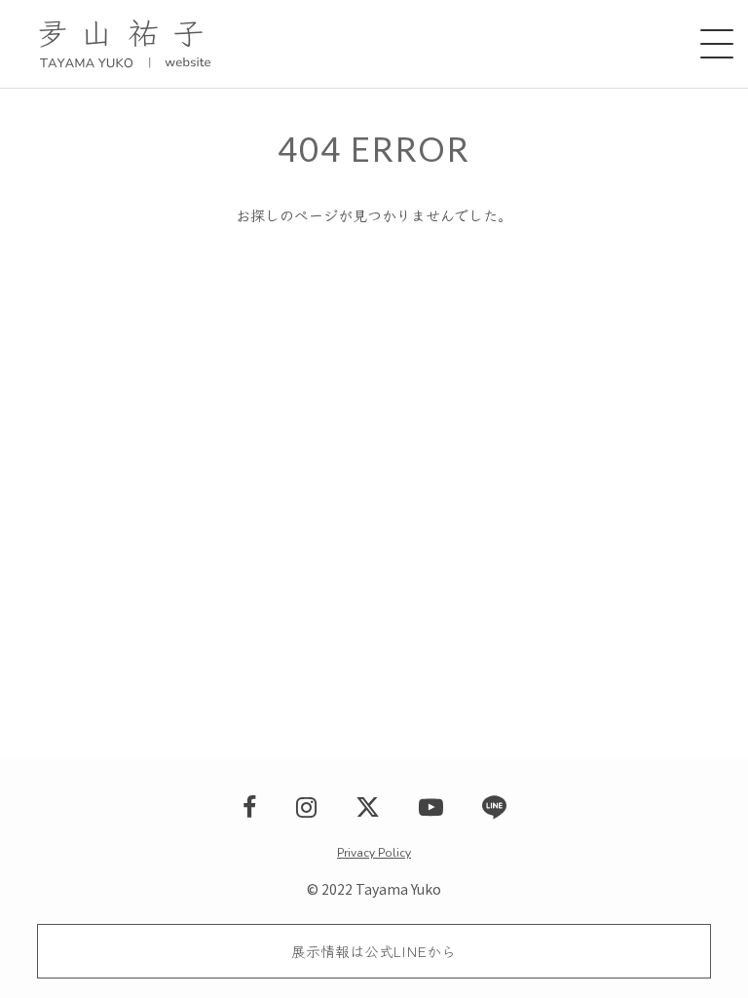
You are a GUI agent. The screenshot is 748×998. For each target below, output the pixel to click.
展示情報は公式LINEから (373, 950)
